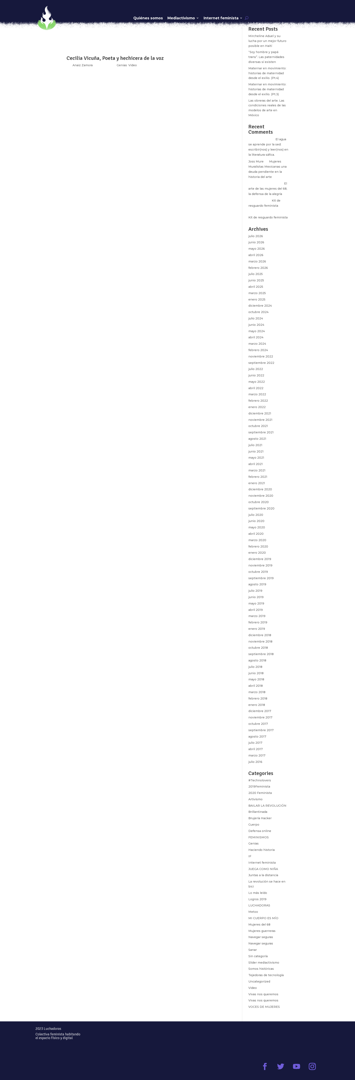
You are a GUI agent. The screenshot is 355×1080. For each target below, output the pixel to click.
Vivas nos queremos (263, 994)
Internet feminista (221, 18)
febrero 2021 (257, 477)
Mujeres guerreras (261, 931)
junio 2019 (256, 597)
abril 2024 (255, 337)
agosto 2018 (257, 660)
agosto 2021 (257, 439)
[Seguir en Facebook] (265, 1066)
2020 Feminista (260, 793)
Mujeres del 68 (259, 924)
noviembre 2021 (260, 420)
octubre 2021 (258, 426)
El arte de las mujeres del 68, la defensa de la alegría (267, 189)
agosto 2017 (257, 736)
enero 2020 (257, 553)
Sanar (252, 950)
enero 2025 (256, 299)
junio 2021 (256, 451)
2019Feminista (259, 786)
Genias (253, 843)
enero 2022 (257, 407)
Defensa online (259, 831)
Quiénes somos (148, 18)
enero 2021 (256, 483)
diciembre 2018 (259, 635)
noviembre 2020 (260, 496)
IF (249, 856)
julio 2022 (255, 369)
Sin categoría (258, 956)
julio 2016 (255, 762)
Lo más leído (257, 893)
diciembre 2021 (259, 413)
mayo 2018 (256, 679)
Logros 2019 (257, 899)
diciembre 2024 (260, 305)
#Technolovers (259, 780)
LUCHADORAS (259, 905)
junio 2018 (256, 673)
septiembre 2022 (261, 363)
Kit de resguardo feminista (268, 217)
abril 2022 (255, 388)
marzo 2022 (257, 394)
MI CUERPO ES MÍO (263, 918)
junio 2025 (256, 280)
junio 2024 (256, 325)
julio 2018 (255, 667)
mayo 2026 (256, 249)
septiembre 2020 (261, 508)
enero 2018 (256, 705)
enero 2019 (256, 629)
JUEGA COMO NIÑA (263, 869)
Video (252, 988)
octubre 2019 (258, 572)
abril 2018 (255, 686)
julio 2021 (255, 445)
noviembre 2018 (260, 641)
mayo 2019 (256, 603)
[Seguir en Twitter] (281, 1066)
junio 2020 (256, 521)
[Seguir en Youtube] (296, 1066)
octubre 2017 (258, 724)
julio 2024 (255, 318)
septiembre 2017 (261, 730)
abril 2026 (255, 255)
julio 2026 (255, 236)
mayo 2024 (256, 331)
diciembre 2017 (259, 711)
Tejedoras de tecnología (266, 975)
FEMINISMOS (258, 837)
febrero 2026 (258, 268)
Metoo (253, 912)
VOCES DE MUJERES (264, 1007)
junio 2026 (256, 242)
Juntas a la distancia (263, 875)
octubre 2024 (258, 312)
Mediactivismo (181, 18)
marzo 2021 (256, 470)
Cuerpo (253, 824)
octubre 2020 (258, 502)
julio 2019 (255, 591)
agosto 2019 (257, 584)
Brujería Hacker (260, 818)
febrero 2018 (257, 698)
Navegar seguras (260, 937)
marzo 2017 (256, 755)
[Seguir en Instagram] (312, 1066)
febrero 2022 (258, 401)
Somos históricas (261, 969)
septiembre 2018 (261, 654)
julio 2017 (255, 743)
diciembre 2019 (259, 559)
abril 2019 (255, 610)
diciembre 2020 (260, 489)
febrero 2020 (258, 546)
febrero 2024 (258, 350)
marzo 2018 (256, 692)
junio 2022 (256, 375)
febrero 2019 (257, 622)
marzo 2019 (256, 616)
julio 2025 (255, 274)
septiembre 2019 (261, 578)
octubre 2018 (258, 648)
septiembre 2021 (261, 432)
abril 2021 (255, 464)
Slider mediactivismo (263, 962)
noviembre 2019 (260, 565)
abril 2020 (256, 534)
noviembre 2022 (260, 356)
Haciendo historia (261, 850)
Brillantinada (257, 812)
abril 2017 (255, 749)
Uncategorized (259, 981)
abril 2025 (255, 287)
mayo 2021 (256, 457)
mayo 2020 (256, 527)
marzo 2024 (257, 344)
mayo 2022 (256, 382)
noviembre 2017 (260, 717)
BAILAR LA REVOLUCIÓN (267, 805)
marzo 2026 (257, 261)
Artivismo (255, 799)
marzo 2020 (257, 540)
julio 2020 (255, 515)
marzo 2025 (257, 293)
